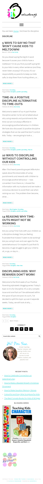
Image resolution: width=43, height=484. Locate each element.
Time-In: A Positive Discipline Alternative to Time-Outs (19, 101)
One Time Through (21, 10)
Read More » (8, 83)
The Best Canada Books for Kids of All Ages (22, 398)
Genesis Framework (15, 481)
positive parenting (22, 91)
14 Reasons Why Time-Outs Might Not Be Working (18, 220)
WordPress (33, 481)
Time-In (30, 149)
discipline (13, 91)
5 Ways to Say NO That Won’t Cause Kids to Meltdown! (19, 46)
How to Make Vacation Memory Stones (20, 390)
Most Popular (13, 209)
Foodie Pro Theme (19, 479)
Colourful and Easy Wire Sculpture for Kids (22, 394)
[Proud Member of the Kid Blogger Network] (9, 468)
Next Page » (14, 321)
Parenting (12, 90)
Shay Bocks (30, 479)
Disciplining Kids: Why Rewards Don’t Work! (19, 273)
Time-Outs (20, 265)
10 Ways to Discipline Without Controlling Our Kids (19, 159)
